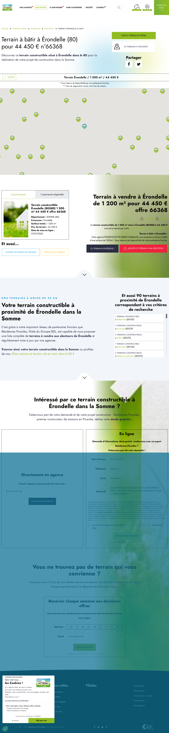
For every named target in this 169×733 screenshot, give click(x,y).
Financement (139, 700)
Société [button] (89, 7)
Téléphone (100, 468)
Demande (101, 491)
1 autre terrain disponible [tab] (52, 194)
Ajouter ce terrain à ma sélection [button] (145, 248)
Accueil (4, 28)
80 (117, 626)
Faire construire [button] (74, 7)
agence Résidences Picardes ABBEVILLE (148, 228)
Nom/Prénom (99, 459)
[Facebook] (95, 727)
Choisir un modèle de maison (21, 252)
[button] (120, 138)
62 (94, 626)
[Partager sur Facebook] (129, 64)
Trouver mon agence (42, 501)
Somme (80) (35, 28)
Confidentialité (131, 542)
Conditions (140, 542)
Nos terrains (139, 690)
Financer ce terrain (54, 252)
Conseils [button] (101, 7)
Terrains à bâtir (19, 28)
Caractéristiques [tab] (18, 194)
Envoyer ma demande (127, 535)
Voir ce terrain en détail (133, 35)
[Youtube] (102, 727)
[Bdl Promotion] (102, 695)
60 (83, 626)
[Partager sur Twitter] (138, 64)
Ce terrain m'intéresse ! (102, 248)
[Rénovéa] (113, 695)
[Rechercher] (119, 7)
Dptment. (59, 626)
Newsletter (56, 696)
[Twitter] (98, 727)
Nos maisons (139, 685)
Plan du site (56, 711)
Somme (164, 218)
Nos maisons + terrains (143, 695)
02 (71, 626)
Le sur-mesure (57, 7)
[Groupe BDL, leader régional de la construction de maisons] (147, 727)
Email (103, 478)
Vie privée (56, 706)
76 (106, 626)
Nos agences (139, 705)
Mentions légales (59, 701)
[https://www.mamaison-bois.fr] (90, 695)
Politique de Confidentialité (100, 520)
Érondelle (49, 28)
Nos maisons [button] (27, 7)
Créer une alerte (84, 647)
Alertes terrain (57, 692)
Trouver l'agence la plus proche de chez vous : (42, 483)
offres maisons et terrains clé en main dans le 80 (41, 354)
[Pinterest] (106, 727)
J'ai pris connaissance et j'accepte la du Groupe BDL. (127, 526)
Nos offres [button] (40, 7)
